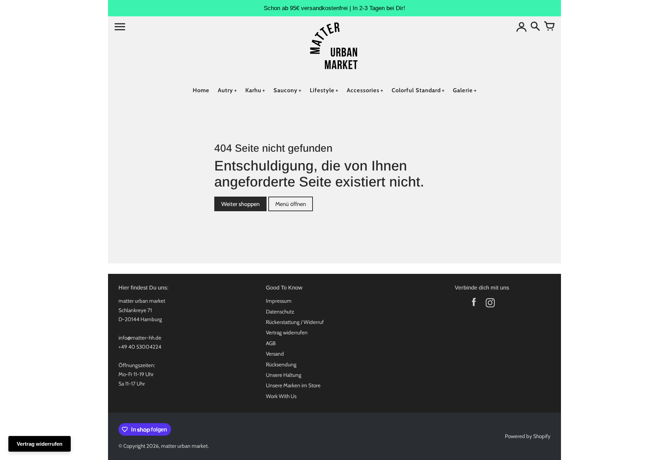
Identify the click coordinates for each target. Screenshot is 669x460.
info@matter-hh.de (139, 337)
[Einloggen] (521, 27)
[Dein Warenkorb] (549, 27)
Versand (275, 353)
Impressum (279, 301)
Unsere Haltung (283, 375)
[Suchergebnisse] (535, 27)
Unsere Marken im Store (293, 385)
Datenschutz (280, 311)
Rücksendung (281, 364)
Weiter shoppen (240, 203)
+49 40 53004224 (139, 346)
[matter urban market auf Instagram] (490, 304)
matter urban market (184, 446)
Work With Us (281, 396)
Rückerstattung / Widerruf (295, 322)
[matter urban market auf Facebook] (473, 304)
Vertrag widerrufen (287, 332)
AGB (271, 343)
